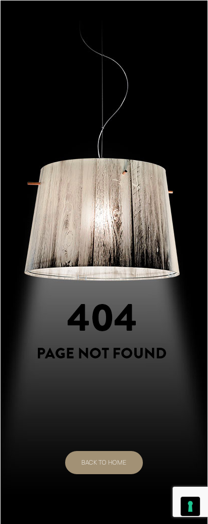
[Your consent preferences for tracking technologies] (190, 506)
